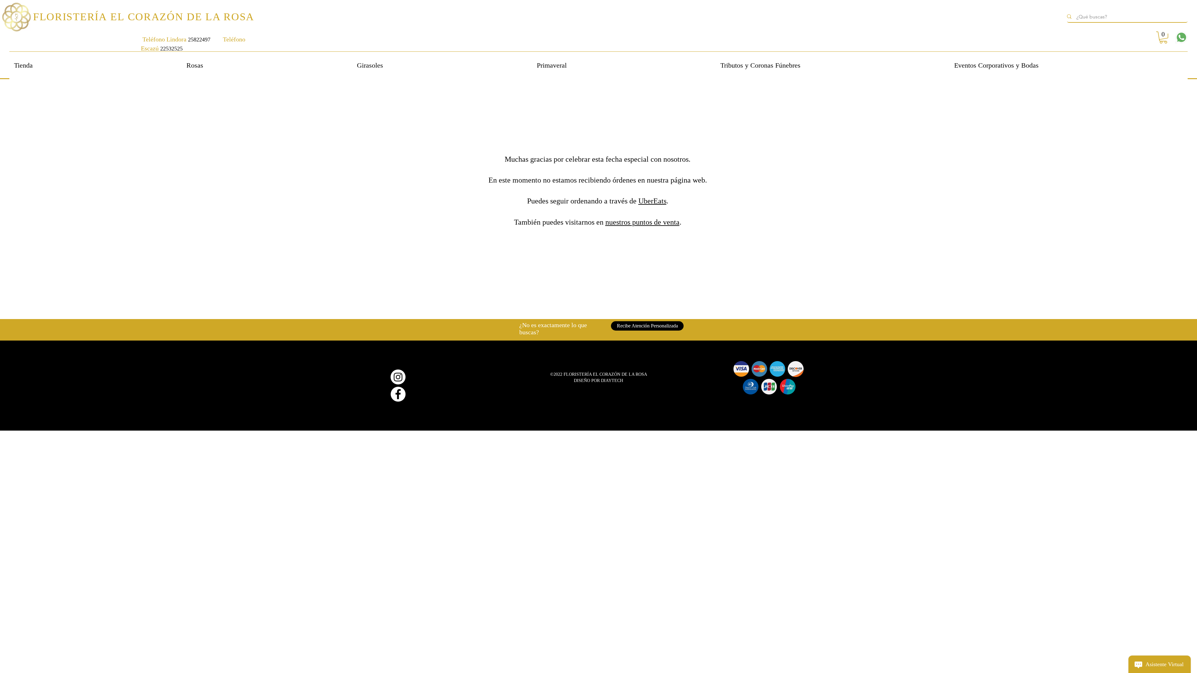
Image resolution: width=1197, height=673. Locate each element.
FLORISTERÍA (71, 16)
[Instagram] (398, 377)
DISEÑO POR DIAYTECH (598, 380)
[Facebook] (398, 394)
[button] (1163, 37)
